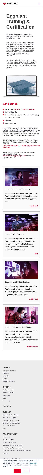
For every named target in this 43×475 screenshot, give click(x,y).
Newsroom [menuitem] (6, 437)
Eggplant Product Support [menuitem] (11, 420)
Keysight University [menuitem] (9, 381)
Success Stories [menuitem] (8, 392)
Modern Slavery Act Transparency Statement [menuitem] (17, 450)
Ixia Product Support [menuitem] (9, 417)
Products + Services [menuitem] (9, 370)
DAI (36, 254)
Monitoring (33, 299)
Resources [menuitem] (6, 395)
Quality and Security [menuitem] (9, 442)
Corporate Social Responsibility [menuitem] (13, 445)
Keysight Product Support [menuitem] (11, 415)
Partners (7, 406)
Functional (34, 206)
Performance (32, 347)
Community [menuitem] (6, 401)
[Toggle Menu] (39, 4)
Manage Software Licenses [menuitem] (11, 423)
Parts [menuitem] (4, 428)
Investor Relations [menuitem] (8, 439)
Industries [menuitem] (6, 376)
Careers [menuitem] (5, 453)
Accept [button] (17, 471)
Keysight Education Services (24, 109)
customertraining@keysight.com (14, 156)
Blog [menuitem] (4, 398)
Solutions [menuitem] (6, 373)
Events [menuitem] (5, 378)
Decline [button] (26, 471)
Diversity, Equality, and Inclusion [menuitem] (13, 448)
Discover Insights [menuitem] (8, 390)
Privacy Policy (33, 463)
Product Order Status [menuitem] (9, 426)
